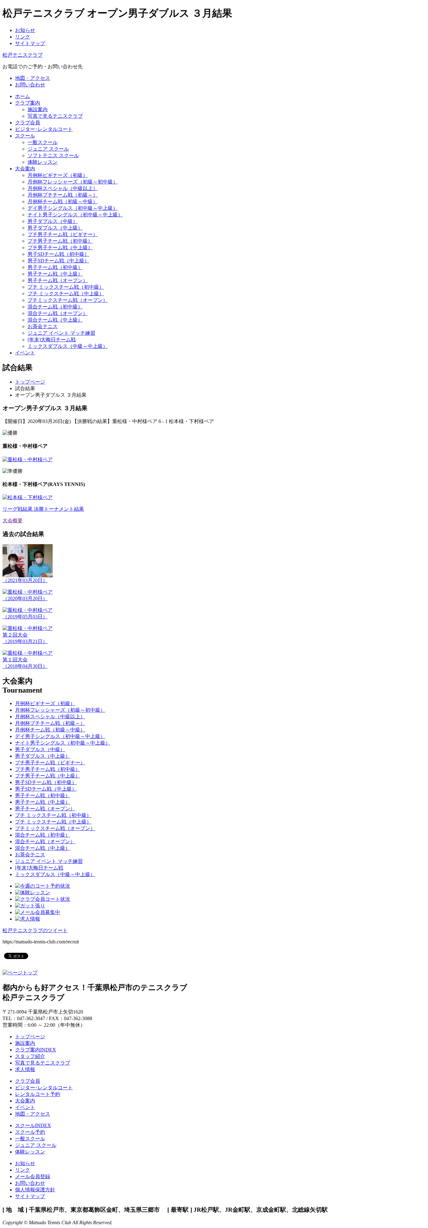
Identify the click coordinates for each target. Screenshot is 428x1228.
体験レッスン (43, 162)
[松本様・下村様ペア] (28, 497)
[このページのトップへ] (20, 972)
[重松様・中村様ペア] (28, 459)
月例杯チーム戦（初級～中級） (63, 201)
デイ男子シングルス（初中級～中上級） (73, 208)
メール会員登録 (32, 1176)
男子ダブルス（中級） (53, 221)
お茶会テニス (43, 326)
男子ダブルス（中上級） (55, 227)
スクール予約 (30, 1132)
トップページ (30, 381)
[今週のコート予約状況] (42, 886)
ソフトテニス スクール (53, 155)
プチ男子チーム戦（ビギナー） (63, 234)
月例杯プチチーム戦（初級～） (63, 195)
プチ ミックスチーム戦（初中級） (66, 287)
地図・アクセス (32, 1114)
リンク (22, 36)
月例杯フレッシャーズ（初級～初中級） (73, 181)
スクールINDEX (33, 1125)
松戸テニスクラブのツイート (35, 930)
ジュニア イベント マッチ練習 (61, 333)
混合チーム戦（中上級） (55, 319)
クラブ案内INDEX (35, 1049)
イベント (25, 1107)
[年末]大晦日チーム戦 (52, 339)
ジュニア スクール (48, 149)
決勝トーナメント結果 (59, 509)
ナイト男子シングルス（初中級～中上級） (75, 214)
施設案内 (38, 109)
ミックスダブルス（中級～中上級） (68, 346)
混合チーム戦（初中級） (55, 306)
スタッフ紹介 (30, 1056)
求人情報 (25, 1069)
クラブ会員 (27, 1081)
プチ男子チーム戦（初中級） (60, 241)
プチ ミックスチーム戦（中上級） (66, 293)
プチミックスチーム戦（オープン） (68, 300)
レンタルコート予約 (37, 1094)
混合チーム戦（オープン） (58, 313)
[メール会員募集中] (37, 912)
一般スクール (43, 142)
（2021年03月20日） (25, 580)
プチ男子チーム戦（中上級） (60, 247)
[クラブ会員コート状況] (42, 899)
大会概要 (13, 520)
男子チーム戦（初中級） (55, 267)
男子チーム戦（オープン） (58, 280)
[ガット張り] (30, 905)
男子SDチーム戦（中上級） (58, 260)
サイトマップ (30, 43)
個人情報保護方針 (35, 1189)
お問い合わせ (30, 1183)
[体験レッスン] (32, 892)
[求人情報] (27, 918)
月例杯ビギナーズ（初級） (58, 175)
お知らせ (25, 30)
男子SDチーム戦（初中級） (58, 254)
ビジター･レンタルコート (44, 1087)
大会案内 (25, 1100)
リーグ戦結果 (18, 509)
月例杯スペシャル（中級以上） (63, 188)
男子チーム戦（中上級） (55, 273)
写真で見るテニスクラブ (55, 116)
